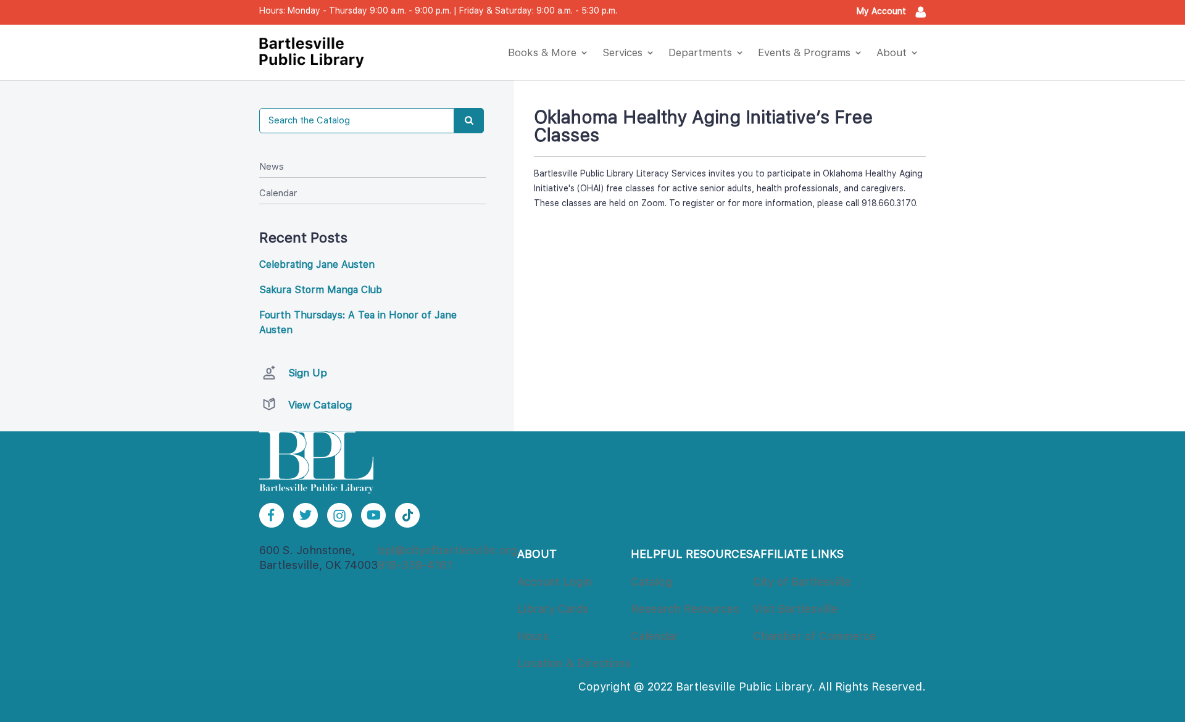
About (891, 52)
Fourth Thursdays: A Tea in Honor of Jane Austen (358, 322)
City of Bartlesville (802, 581)
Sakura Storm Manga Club (320, 290)
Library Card (553, 608)
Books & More (542, 52)
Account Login (554, 581)
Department (700, 52)
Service (622, 52)
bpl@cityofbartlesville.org (447, 550)
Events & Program (804, 52)
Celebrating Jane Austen (317, 264)
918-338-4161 (415, 564)
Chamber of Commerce (814, 635)
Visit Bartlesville (795, 608)
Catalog (651, 581)
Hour (533, 635)
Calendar (278, 193)
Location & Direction (574, 663)
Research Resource (685, 608)
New (271, 166)
